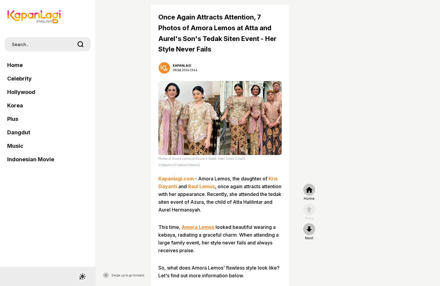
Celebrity (19, 78)
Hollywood (21, 92)
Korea (15, 105)
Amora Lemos (198, 227)
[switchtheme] (82, 276)
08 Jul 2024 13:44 (185, 70)
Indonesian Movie (30, 159)
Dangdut (18, 132)
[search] (80, 44)
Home (15, 65)
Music (15, 146)
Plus (12, 119)
